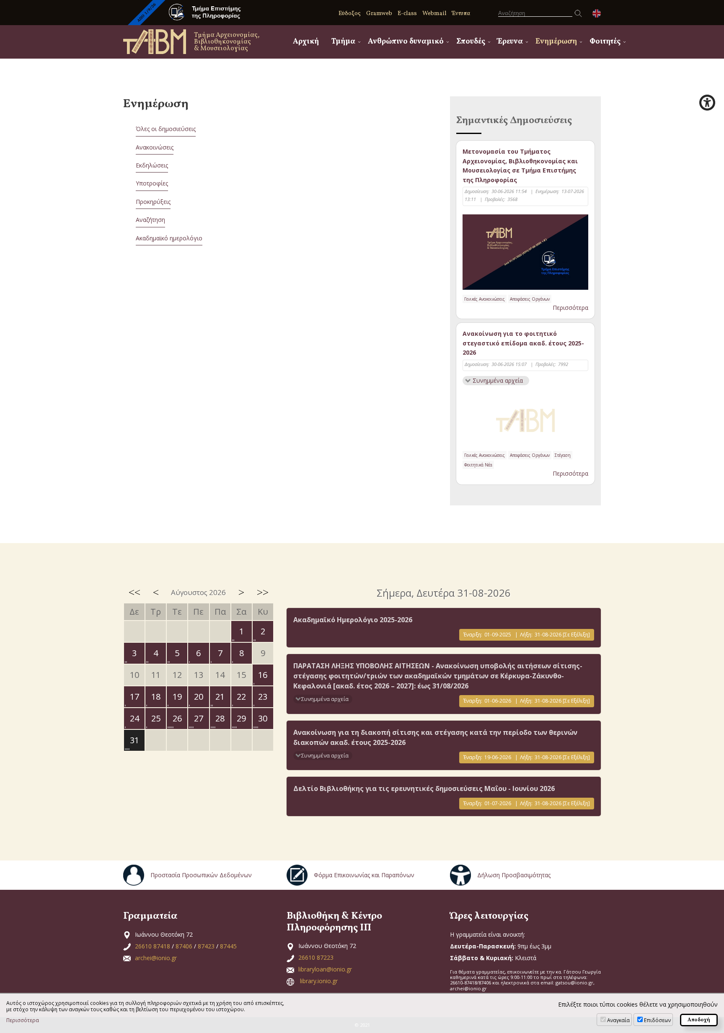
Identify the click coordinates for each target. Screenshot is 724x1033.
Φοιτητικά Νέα (478, 465)
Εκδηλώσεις (152, 165)
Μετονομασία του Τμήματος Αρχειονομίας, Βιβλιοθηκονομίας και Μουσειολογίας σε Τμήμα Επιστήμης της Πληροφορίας (520, 165)
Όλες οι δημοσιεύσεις (166, 129)
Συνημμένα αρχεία (498, 380)
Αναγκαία (618, 1020)
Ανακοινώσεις (154, 147)
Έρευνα (510, 41)
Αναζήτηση (150, 220)
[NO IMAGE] (525, 418)
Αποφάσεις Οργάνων (530, 299)
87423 (206, 946)
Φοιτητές (605, 41)
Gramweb (379, 14)
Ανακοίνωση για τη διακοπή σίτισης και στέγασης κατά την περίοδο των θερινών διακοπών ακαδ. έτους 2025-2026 (435, 737)
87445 (228, 946)
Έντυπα (461, 14)
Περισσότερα (570, 308)
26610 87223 (316, 957)
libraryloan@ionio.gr (325, 969)
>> (263, 592)
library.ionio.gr (319, 981)
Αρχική (306, 41)
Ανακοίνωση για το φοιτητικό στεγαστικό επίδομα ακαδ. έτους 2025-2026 (523, 343)
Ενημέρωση (556, 41)
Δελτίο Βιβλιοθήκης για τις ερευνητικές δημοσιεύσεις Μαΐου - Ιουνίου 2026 (424, 788)
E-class (407, 14)
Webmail (434, 14)
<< (134, 592)
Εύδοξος (350, 14)
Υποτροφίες (152, 183)
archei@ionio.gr (156, 958)
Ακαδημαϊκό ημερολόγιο (169, 238)
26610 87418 (152, 946)
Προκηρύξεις (153, 202)
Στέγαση (563, 455)
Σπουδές (470, 41)
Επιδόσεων (657, 1020)
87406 (184, 946)
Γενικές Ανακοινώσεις (484, 299)
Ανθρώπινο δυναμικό (406, 41)
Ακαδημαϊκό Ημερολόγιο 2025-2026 (352, 619)
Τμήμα (343, 41)
